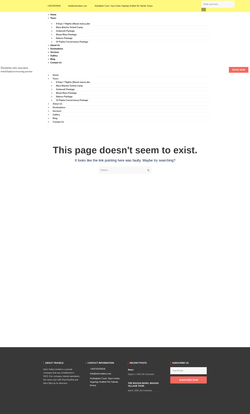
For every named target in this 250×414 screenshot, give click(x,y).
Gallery (54, 55)
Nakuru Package (64, 38)
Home (53, 14)
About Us (55, 45)
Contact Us (56, 62)
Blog (52, 59)
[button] (203, 9)
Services (54, 52)
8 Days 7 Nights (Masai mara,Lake (73, 23)
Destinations (56, 48)
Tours (53, 18)
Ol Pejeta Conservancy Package (72, 41)
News (131, 369)
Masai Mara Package (66, 34)
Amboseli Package (65, 31)
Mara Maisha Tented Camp (69, 27)
